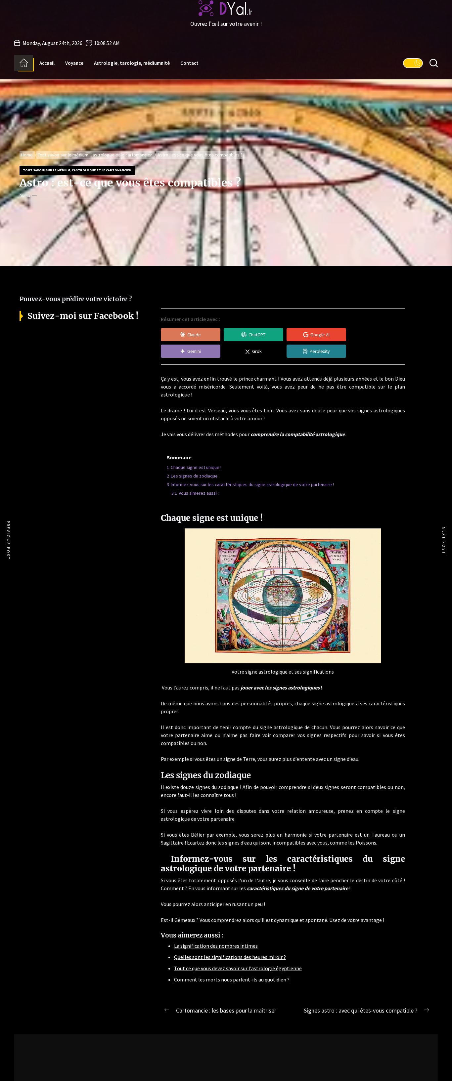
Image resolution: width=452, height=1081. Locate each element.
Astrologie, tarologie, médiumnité (132, 63)
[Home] (23, 63)
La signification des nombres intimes (216, 945)
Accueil (47, 63)
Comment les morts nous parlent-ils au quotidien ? (232, 979)
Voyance (74, 63)
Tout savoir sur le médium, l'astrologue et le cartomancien (77, 170)
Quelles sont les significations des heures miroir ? (230, 957)
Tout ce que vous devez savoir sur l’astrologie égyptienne (238, 968)
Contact (189, 63)
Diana (25, 195)
